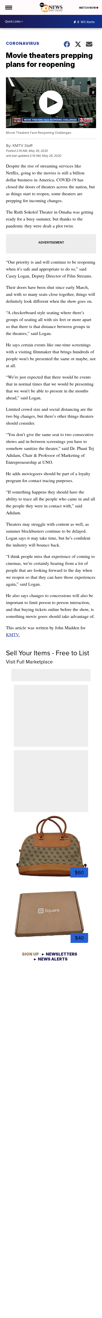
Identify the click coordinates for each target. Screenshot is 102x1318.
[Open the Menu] (8, 7)
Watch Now (87, 7)
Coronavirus (22, 43)
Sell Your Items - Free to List (47, 653)
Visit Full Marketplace (29, 661)
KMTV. (13, 634)
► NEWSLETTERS (59, 954)
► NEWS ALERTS (50, 959)
